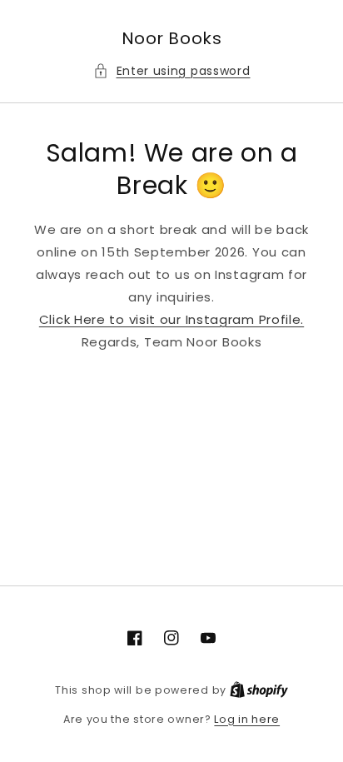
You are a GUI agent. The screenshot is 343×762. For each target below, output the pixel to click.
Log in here (247, 719)
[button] (172, 71)
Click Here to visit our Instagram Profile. (171, 319)
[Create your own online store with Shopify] (259, 690)
